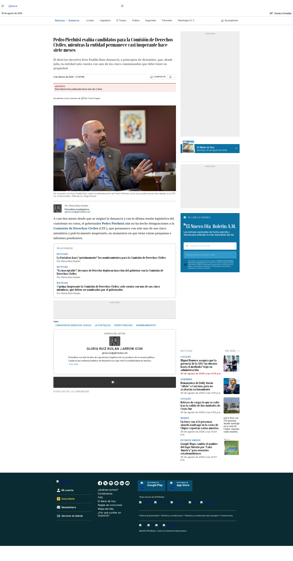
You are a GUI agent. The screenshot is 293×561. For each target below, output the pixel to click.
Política (135, 20)
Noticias (60, 20)
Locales (90, 20)
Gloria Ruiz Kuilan (103, 349)
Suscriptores (231, 20)
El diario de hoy (107, 501)
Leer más (73, 364)
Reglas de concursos (110, 505)
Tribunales (167, 20)
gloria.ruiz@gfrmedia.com (77, 212)
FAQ (100, 497)
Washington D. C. (186, 20)
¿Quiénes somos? (108, 489)
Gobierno (73, 20)
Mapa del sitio (106, 508)
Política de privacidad (149, 515)
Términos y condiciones (171, 515)
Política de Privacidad (225, 261)
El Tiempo (121, 20)
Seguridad (150, 20)
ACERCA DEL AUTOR (114, 334)
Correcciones (227, 515)
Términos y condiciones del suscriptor (201, 515)
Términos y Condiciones (196, 263)
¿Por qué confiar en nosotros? (109, 514)
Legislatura (105, 20)
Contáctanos (105, 493)
